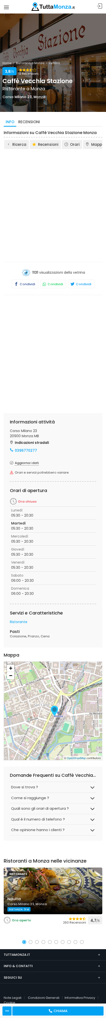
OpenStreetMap (76, 758)
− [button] (10, 676)
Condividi (27, 284)
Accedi (99, 6)
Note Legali (12, 997)
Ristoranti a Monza (30, 63)
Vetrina (54, 63)
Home (7, 63)
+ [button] (10, 668)
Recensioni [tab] (29, 121)
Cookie (9, 1002)
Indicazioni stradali (32, 442)
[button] (24, 942)
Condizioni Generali (43, 997)
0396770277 (26, 450)
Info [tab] (10, 121)
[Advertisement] (53, 205)
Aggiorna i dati (27, 463)
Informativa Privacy (80, 997)
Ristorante (18, 621)
